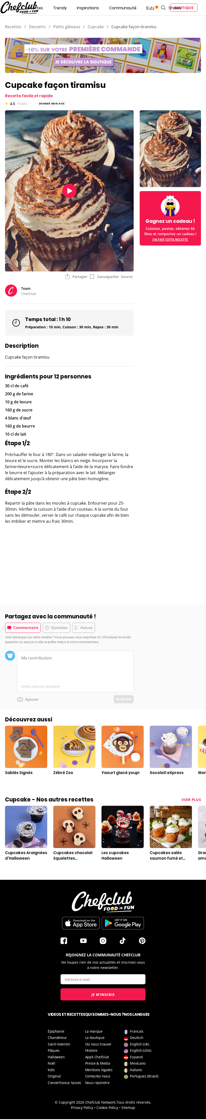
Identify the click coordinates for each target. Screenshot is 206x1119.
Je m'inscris (103, 994)
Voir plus (191, 799)
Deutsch (136, 1037)
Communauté (122, 8)
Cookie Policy (107, 1107)
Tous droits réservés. (133, 1102)
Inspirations (88, 8)
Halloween (56, 1057)
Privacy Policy (82, 1107)
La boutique (95, 1037)
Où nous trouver (98, 1044)
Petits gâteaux (66, 26)
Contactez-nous (97, 1076)
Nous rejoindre (97, 1082)
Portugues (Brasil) (144, 1076)
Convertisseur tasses (64, 1082)
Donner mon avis (52, 103)
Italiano (136, 1069)
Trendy (60, 8)
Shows (175, 8)
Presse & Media (97, 1063)
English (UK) (139, 1044)
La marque (93, 1031)
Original (54, 1076)
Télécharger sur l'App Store (81, 923)
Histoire (91, 1050)
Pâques (54, 1050)
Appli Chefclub (97, 1057)
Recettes (34, 8)
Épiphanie (56, 1031)
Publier (123, 699)
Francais (136, 1031)
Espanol (136, 1057)
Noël (51, 1063)
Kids (51, 1069)
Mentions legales (99, 1069)
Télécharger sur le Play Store (123, 923)
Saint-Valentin (59, 1044)
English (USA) (140, 1050)
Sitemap (128, 1107)
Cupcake (96, 26)
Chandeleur (57, 1037)
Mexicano (137, 1063)
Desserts (37, 26)
